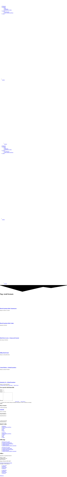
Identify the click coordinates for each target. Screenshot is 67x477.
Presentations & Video (8, 149)
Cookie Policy (4, 465)
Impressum (4, 468)
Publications (6, 148)
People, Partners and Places (8, 12)
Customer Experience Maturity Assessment (9, 445)
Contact (3, 13)
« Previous (2, 385)
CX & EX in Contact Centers (7, 442)
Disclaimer (4, 466)
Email (1, 390)
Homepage (4, 6)
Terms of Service (23, 401)
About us (3, 10)
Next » (17, 385)
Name (1, 389)
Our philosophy (6, 11)
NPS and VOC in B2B (6, 441)
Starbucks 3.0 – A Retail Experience (7, 382)
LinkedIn (2, 409)
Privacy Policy (17, 401)
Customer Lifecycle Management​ (7, 443)
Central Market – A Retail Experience (8, 367)
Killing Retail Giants (4, 352)
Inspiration (4, 7)
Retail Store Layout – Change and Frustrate (9, 337)
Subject (1, 391)
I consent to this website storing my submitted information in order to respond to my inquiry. (16, 402)
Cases (3, 435)
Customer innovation (5, 444)
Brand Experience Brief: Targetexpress (8, 308)
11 (15, 385)
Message (1, 400)
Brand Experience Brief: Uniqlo (7, 323)
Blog (5, 8)
